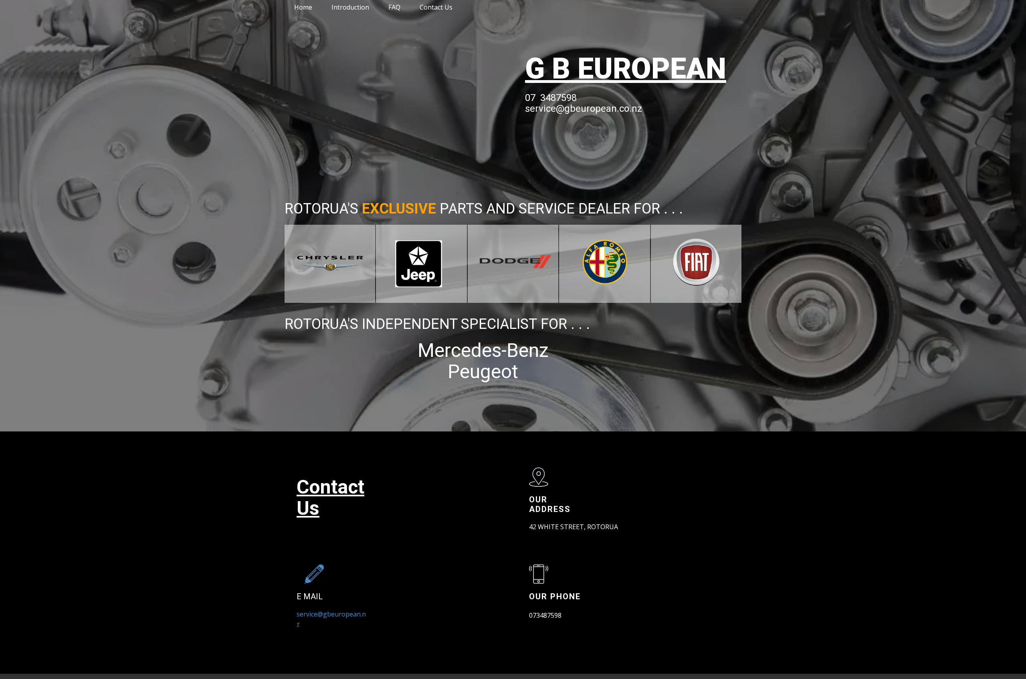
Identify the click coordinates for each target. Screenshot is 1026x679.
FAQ (394, 7)
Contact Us (436, 7)
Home (303, 7)
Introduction (350, 7)
